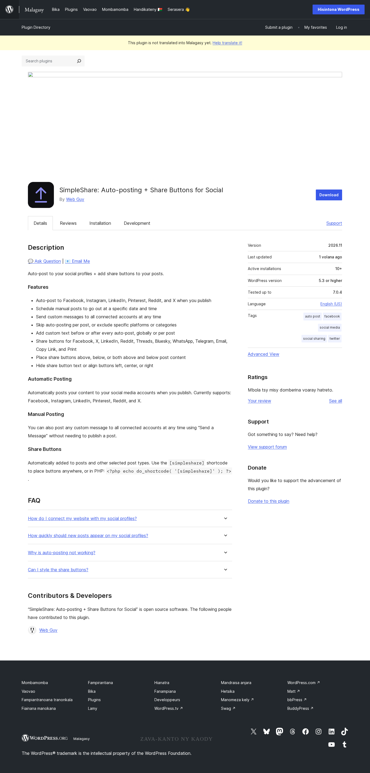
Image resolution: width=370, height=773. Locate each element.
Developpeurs (167, 699)
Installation (100, 223)
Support (334, 223)
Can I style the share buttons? (58, 569)
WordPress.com (303, 682)
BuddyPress (300, 708)
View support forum (267, 447)
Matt (293, 691)
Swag (228, 708)
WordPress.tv (168, 708)
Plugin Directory (36, 27)
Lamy (92, 708)
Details (40, 223)
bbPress (297, 699)
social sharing (314, 338)
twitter (335, 338)
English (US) (331, 303)
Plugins (94, 699)
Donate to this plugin (268, 501)
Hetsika (228, 691)
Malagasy (81, 738)
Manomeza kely (237, 699)
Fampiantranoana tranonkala (47, 699)
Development (137, 223)
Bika (92, 691)
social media (330, 327)
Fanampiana (165, 691)
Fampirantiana (100, 682)
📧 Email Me (77, 261)
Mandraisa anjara (236, 682)
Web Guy (75, 199)
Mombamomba (35, 682)
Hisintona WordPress (338, 9)
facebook (332, 316)
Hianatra (161, 682)
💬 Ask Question (44, 261)
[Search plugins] (79, 61)
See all (335, 400)
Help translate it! (227, 42)
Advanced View (263, 354)
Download (329, 195)
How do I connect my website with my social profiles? (82, 518)
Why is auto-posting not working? (61, 552)
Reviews (68, 223)
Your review (259, 400)
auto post (312, 316)
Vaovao (28, 691)
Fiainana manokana (39, 708)
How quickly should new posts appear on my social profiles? (88, 535)
